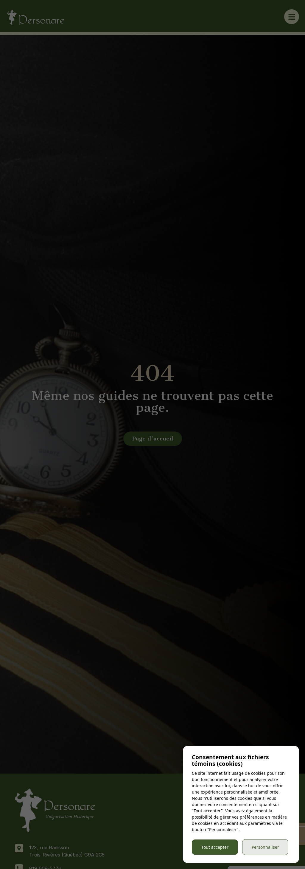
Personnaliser (265, 847)
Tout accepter (214, 847)
